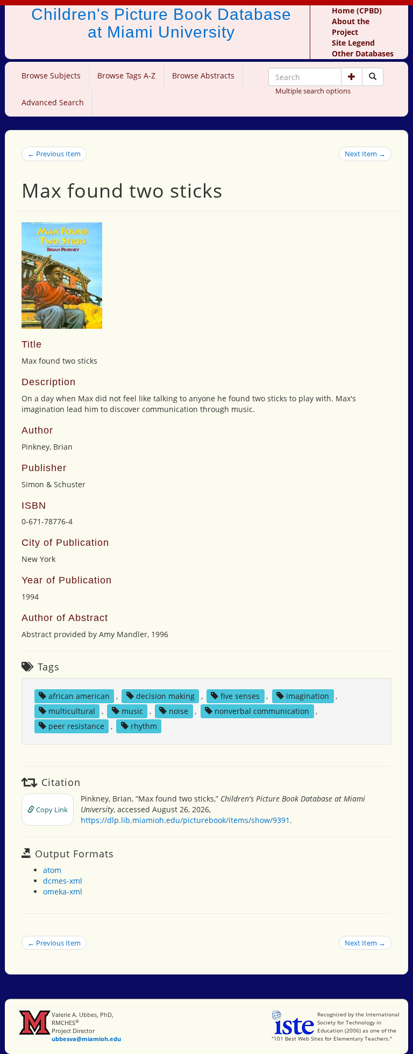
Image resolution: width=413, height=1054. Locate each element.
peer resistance (76, 726)
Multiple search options (313, 91)
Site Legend (353, 43)
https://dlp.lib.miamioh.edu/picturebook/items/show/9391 (185, 820)
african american (79, 696)
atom (52, 870)
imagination (307, 696)
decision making (165, 696)
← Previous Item (54, 153)
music (132, 711)
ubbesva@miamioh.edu (86, 1039)
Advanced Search (53, 102)
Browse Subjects (51, 75)
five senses (240, 696)
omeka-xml (62, 891)
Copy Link (51, 809)
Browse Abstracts (203, 75)
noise (178, 711)
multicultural (71, 711)
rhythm (144, 726)
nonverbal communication (262, 711)
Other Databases (363, 53)
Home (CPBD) (357, 10)
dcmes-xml (62, 881)
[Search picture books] (372, 77)
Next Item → (365, 153)
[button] (351, 77)
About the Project (350, 26)
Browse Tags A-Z (126, 75)
